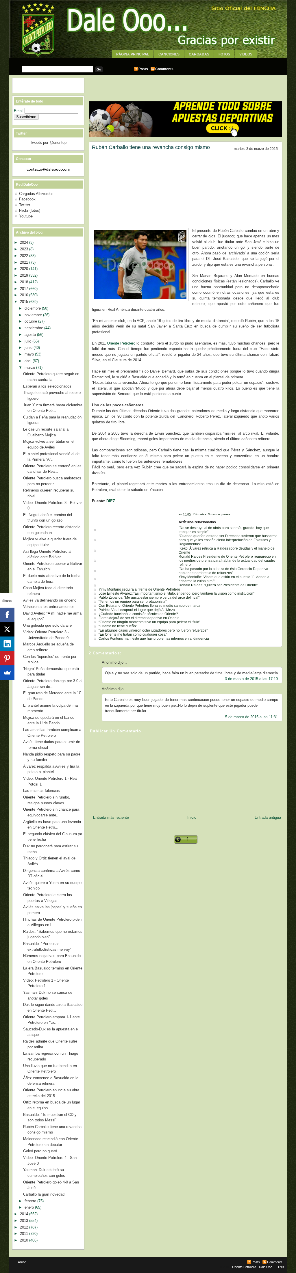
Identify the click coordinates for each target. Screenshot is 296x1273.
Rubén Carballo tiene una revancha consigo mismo (151, 147)
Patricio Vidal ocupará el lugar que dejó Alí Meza (137, 610)
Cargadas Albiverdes (36, 193)
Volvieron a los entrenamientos (49, 606)
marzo (30, 367)
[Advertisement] (148, 60)
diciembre (33, 308)
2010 (24, 1240)
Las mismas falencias (41, 790)
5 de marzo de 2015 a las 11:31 (251, 717)
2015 (24, 301)
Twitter (24, 205)
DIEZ (110, 501)
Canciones (169, 54)
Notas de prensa (219, 514)
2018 (24, 282)
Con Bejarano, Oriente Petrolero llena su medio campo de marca (149, 606)
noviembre (34, 315)
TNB (281, 1267)
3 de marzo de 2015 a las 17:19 (251, 679)
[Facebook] (7, 615)
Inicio (191, 817)
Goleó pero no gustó (40, 1151)
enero (30, 1207)
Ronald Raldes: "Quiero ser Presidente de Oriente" (218, 585)
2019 (24, 275)
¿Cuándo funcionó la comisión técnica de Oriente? (138, 614)
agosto (31, 334)
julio (28, 341)
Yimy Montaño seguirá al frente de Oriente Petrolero (139, 589)
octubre (31, 321)
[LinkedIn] (7, 643)
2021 (24, 262)
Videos (245, 54)
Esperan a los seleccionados (47, 386)
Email (19, 111)
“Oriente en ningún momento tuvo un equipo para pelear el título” (149, 622)
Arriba (22, 1262)
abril (29, 361)
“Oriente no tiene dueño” (118, 626)
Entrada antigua (268, 817)
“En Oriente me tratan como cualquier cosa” (133, 634)
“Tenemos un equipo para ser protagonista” (132, 602)
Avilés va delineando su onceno (49, 600)
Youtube (26, 216)
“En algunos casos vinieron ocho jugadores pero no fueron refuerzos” (153, 630)
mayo (30, 354)
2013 (24, 1220)
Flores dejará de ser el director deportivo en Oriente (139, 618)
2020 (24, 269)
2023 (24, 249)
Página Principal (132, 54)
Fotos (224, 54)
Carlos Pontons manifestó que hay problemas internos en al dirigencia (154, 638)
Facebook (27, 199)
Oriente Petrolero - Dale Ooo (252, 1267)
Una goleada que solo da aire (47, 625)
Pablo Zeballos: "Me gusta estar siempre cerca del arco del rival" (149, 597)
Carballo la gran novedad (43, 1194)
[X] (7, 629)
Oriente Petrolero (121, 343)
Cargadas (199, 54)
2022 (24, 256)
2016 (24, 295)
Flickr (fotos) (29, 210)
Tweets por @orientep (48, 142)
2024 (24, 242)
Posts (143, 69)
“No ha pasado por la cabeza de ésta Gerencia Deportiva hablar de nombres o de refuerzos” (223, 571)
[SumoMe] (7, 672)
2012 (24, 1227)
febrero (31, 1201)
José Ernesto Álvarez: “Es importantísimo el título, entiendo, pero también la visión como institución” (176, 593)
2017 (24, 288)
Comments (164, 69)
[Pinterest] (7, 658)
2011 (24, 1233)
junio (29, 347)
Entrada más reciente (111, 817)
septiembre (34, 328)
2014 (24, 1214)
